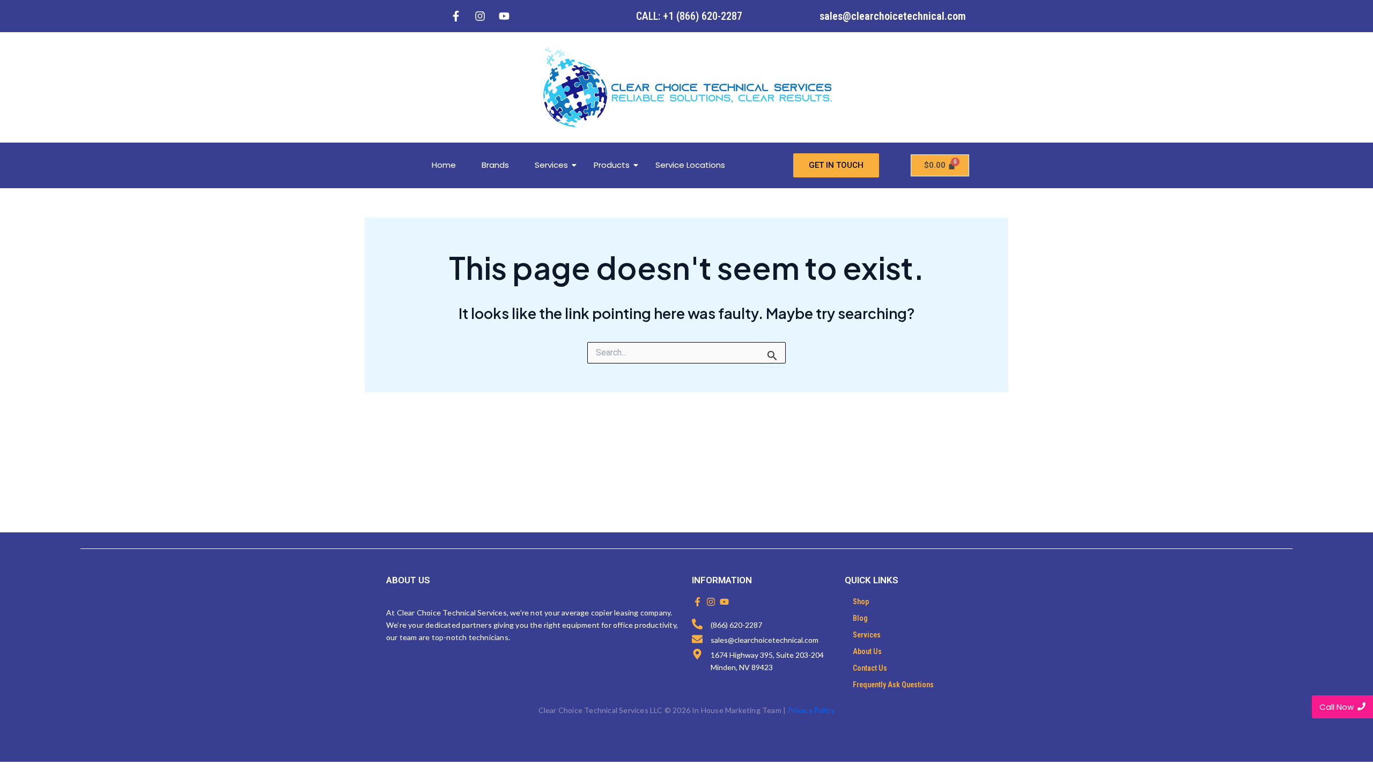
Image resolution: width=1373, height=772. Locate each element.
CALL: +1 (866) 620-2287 (689, 16)
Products (612, 164)
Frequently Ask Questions (893, 684)
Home (444, 164)
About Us (867, 651)
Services (551, 164)
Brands (495, 164)
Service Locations (690, 164)
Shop (861, 601)
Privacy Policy (811, 710)
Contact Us (870, 668)
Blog (860, 618)
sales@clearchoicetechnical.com (893, 16)
